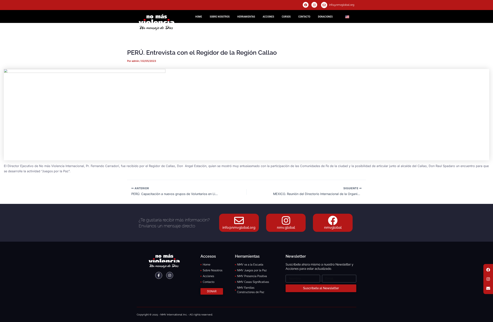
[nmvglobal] (333, 220)
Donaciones (325, 16)
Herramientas (246, 16)
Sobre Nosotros (220, 16)
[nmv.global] (286, 220)
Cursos (286, 16)
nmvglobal (333, 227)
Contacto (304, 16)
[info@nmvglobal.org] (324, 5)
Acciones (268, 16)
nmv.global (286, 227)
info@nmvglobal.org (341, 4)
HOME (198, 16)
